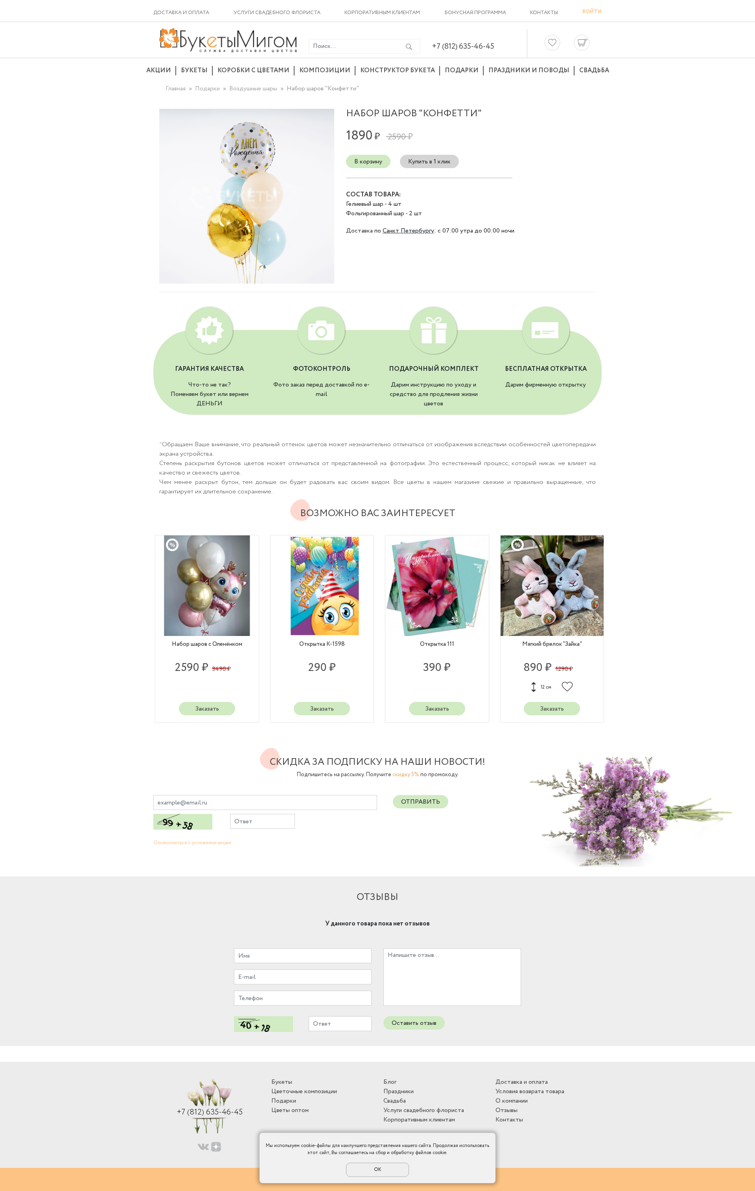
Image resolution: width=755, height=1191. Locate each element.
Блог (389, 1082)
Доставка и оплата (181, 12)
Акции (158, 70)
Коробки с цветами (253, 70)
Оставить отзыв (414, 1023)
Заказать (207, 708)
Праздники (398, 1091)
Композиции (324, 70)
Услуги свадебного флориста (277, 12)
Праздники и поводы (528, 70)
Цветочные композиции (304, 1091)
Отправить (420, 801)
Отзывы (506, 1110)
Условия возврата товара (529, 1091)
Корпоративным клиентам (382, 12)
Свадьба (594, 70)
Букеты (194, 70)
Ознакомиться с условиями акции (192, 843)
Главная (176, 88)
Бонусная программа (475, 12)
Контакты (544, 12)
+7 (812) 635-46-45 (463, 46)
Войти (592, 11)
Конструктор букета (397, 70)
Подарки (462, 70)
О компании (511, 1100)
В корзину (368, 161)
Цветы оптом (290, 1110)
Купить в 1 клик (429, 161)
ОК (377, 1169)
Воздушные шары (253, 88)
